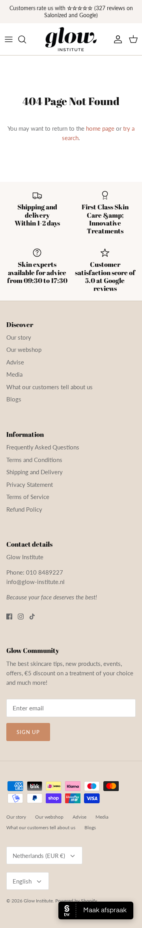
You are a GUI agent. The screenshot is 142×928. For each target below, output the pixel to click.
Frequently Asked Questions (42, 447)
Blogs (13, 399)
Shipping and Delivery (34, 471)
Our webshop (23, 349)
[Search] (26, 39)
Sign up (28, 732)
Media (14, 374)
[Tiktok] (32, 616)
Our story (18, 337)
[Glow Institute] (71, 39)
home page (100, 128)
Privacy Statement (29, 484)
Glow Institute (38, 901)
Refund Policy (24, 509)
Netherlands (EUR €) (39, 855)
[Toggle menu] (8, 39)
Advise (15, 362)
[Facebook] (9, 616)
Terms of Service (27, 496)
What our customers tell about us (49, 386)
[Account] (116, 39)
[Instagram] (21, 616)
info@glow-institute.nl (35, 581)
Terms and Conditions (34, 459)
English (22, 881)
